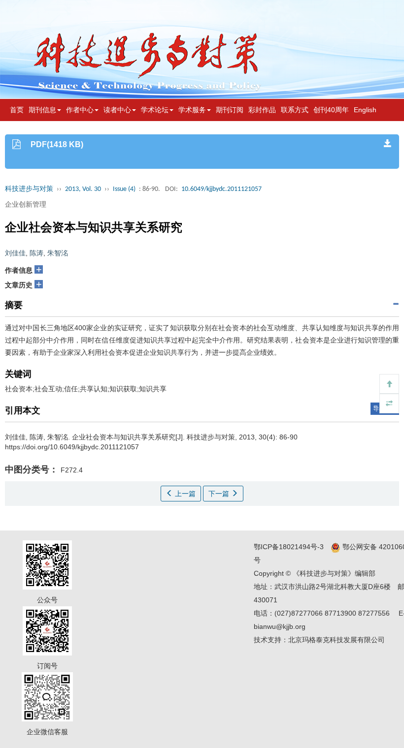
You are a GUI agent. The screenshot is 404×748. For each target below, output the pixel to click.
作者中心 (80, 110)
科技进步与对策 (29, 189)
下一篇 (219, 494)
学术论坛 (154, 110)
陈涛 (36, 253)
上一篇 (184, 494)
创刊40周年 (331, 110)
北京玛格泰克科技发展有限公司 (336, 640)
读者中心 (117, 110)
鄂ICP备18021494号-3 (289, 547)
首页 (17, 110)
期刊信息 (42, 110)
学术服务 (192, 110)
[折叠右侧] (389, 403)
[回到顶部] (389, 384)
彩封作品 (262, 110)
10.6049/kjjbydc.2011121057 (221, 189)
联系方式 (294, 110)
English (365, 110)
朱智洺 (57, 253)
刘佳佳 (15, 253)
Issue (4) (124, 189)
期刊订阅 (229, 110)
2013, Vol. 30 (83, 189)
